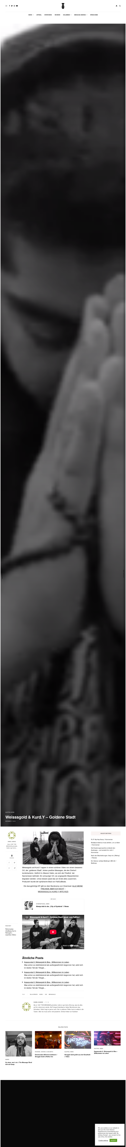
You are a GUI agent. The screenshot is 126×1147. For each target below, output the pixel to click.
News (12, 812)
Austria (7, 812)
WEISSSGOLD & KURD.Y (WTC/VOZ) (53, 891)
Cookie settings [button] (103, 1140)
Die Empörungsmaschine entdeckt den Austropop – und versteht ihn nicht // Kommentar (103, 850)
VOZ (46, 994)
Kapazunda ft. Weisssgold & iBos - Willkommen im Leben (46, 962)
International (40, 904)
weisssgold (52, 994)
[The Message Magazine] (63, 6)
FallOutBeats (34, 994)
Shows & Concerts (47, 1051)
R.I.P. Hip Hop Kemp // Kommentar (102, 839)
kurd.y (41, 994)
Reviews (37, 1051)
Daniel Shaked (12, 841)
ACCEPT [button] (113, 1140)
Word (7, 1059)
